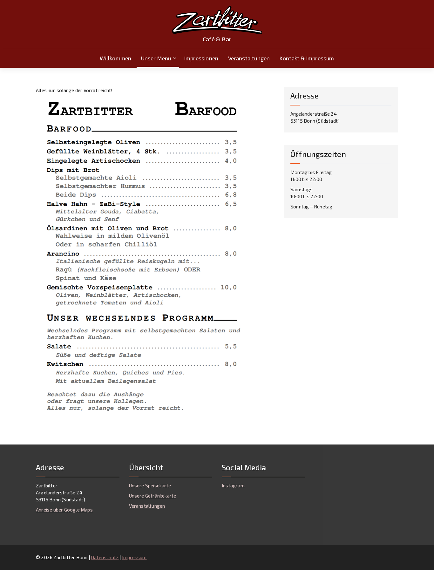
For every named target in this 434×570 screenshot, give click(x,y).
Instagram (233, 485)
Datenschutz (105, 557)
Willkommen (115, 58)
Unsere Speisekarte (150, 485)
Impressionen (201, 58)
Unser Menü (156, 58)
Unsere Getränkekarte (152, 496)
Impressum (134, 557)
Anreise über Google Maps (64, 509)
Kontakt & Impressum (307, 58)
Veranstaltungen (249, 58)
